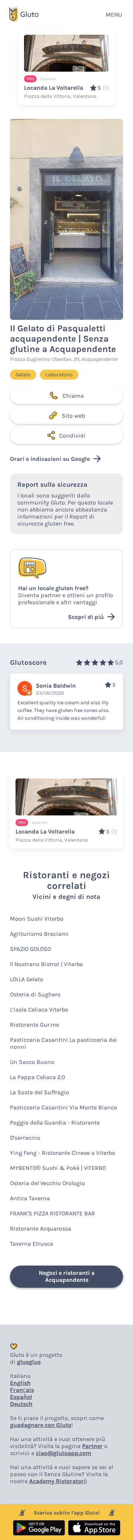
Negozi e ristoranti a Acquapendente (67, 1276)
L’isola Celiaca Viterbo (39, 1009)
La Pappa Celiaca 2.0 (37, 1077)
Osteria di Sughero (35, 994)
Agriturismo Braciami (39, 933)
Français (22, 1389)
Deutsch (21, 1403)
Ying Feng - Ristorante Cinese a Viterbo (62, 1152)
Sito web (73, 415)
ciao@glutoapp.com (63, 1453)
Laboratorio (59, 375)
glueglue (29, 1361)
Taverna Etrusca (31, 1243)
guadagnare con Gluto (40, 1424)
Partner (92, 1446)
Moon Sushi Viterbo (37, 918)
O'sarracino (25, 1137)
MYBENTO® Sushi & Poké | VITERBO (58, 1167)
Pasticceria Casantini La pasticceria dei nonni (63, 1043)
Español (21, 1396)
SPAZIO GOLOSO (30, 948)
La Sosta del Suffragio (39, 1092)
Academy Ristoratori (57, 1481)
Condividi (72, 435)
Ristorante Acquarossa (40, 1228)
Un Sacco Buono (32, 1061)
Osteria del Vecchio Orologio (47, 1183)
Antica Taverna (30, 1198)
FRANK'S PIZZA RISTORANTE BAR (52, 1213)
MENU (114, 14)
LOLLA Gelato (26, 979)
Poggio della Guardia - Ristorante (55, 1122)
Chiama (73, 395)
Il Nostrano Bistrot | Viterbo (46, 964)
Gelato (23, 375)
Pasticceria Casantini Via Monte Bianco (63, 1107)
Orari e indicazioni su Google (50, 458)
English (20, 1382)
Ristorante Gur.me (34, 1024)
